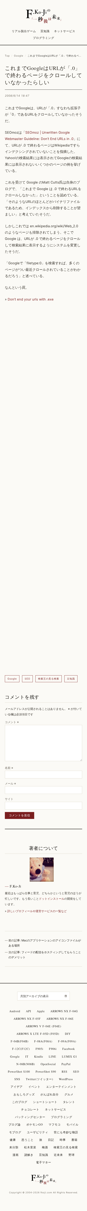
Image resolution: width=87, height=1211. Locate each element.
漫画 (16, 1155)
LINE (52, 1056)
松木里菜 (30, 1147)
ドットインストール (51, 898)
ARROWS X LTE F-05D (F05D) (37, 1034)
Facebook (68, 1049)
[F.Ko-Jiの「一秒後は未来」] (43, 16)
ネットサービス (64, 31)
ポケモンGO (34, 1124)
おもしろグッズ (24, 1094)
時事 (63, 1140)
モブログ (15, 1132)
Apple (41, 1011)
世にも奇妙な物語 (66, 1132)
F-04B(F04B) (20, 1041)
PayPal (66, 1064)
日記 (51, 1140)
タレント (69, 1102)
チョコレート (30, 1109)
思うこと (27, 1140)
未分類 (13, 1147)
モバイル (72, 1124)
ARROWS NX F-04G (64, 1011)
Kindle (38, 1056)
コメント (12, 722)
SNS (17, 1079)
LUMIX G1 (69, 1056)
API (28, 1011)
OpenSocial (48, 1064)
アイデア (17, 1087)
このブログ (19, 1102)
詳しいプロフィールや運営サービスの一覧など (37, 911)
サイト (9, 799)
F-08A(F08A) (43, 1041)
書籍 (74, 1140)
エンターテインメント (61, 1087)
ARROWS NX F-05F (27, 1019)
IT (27, 1056)
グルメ (68, 1094)
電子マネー (43, 1162)
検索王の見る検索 (48, 678)
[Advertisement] (43, 489)
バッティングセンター (30, 1117)
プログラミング (43, 38)
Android (14, 1011)
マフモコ (55, 1124)
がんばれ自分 (49, 1094)
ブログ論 (14, 1124)
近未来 (58, 1155)
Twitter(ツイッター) (39, 1079)
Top (7, 55)
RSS (64, 1071)
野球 (72, 1155)
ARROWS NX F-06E (60, 1019)
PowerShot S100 (19, 1071)
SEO (27, 678)
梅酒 (45, 1147)
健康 (13, 1140)
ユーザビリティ (37, 1132)
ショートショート (45, 1102)
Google (18, 55)
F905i (39, 1049)
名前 (9, 767)
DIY (68, 1034)
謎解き (28, 1155)
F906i (53, 1049)
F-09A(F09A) (67, 1041)
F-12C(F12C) (21, 1049)
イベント (34, 1087)
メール (10, 783)
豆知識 (45, 31)
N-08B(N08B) (25, 1064)
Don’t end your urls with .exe (31, 299)
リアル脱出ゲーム (24, 31)
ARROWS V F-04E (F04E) (43, 1026)
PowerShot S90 (46, 1071)
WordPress (66, 1079)
